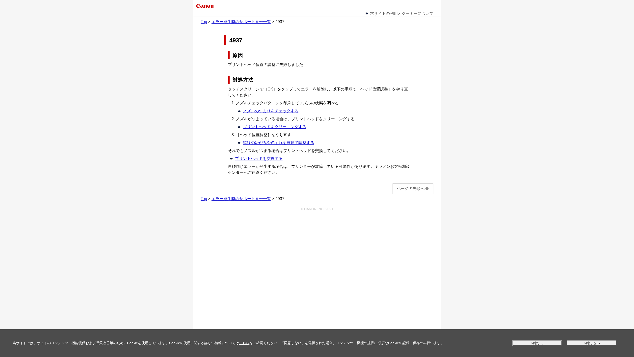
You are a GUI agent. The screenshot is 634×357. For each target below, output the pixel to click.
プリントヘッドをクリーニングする (274, 127)
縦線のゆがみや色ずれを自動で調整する (278, 143)
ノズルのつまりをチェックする (270, 111)
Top (204, 22)
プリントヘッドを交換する (259, 158)
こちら (244, 343)
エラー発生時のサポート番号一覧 (241, 22)
